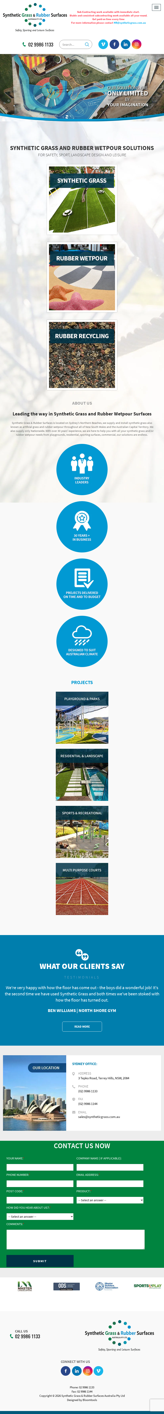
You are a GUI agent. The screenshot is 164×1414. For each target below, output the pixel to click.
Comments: (14, 1224)
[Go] (87, 43)
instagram (137, 44)
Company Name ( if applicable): (99, 1158)
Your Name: (14, 1158)
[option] (20, 1288)
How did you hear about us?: (27, 1207)
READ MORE (82, 1026)
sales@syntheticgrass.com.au (99, 1117)
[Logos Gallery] (20, 1286)
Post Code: (14, 1191)
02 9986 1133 (40, 44)
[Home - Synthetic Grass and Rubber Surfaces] (35, 17)
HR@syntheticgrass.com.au (130, 22)
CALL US (21, 1331)
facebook (115, 44)
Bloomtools (90, 1400)
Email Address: (87, 1175)
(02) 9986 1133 (87, 1091)
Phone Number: (17, 1175)
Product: (83, 1191)
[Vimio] (103, 44)
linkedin (126, 44)
